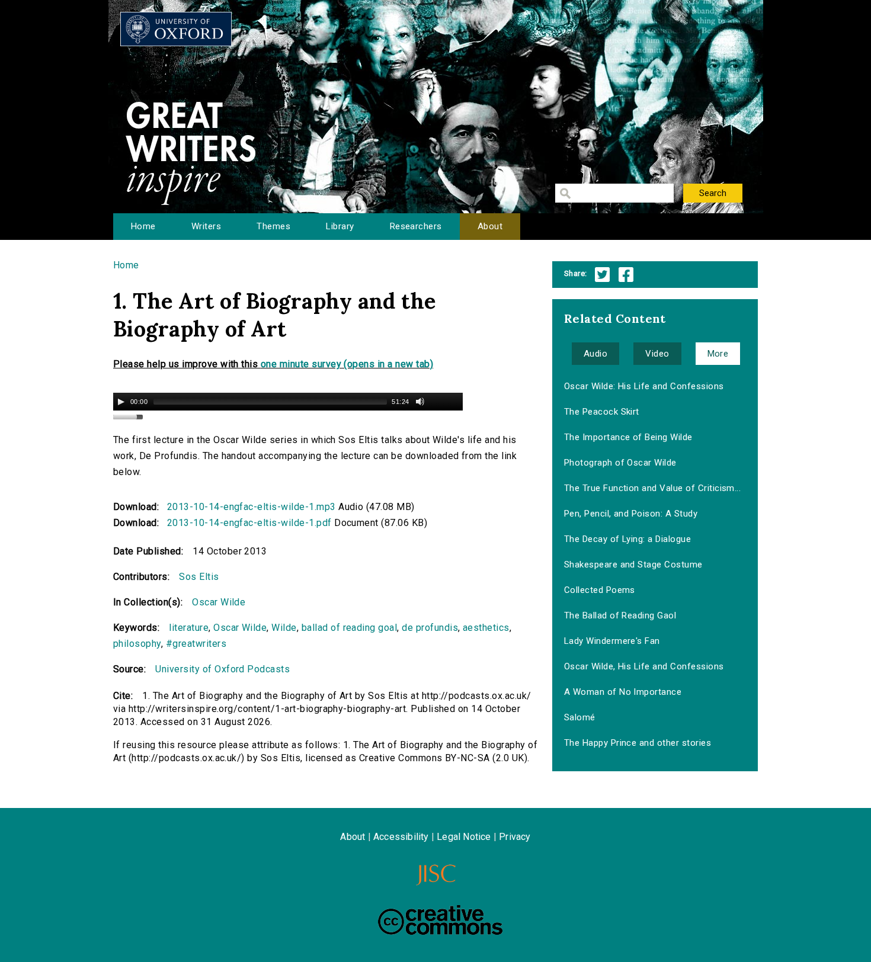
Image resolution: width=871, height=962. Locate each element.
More (718, 353)
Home (143, 226)
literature (189, 627)
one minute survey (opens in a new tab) (347, 364)
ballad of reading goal (350, 627)
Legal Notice (464, 836)
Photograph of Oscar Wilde (620, 462)
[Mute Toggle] (420, 401)
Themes (273, 226)
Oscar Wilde (218, 602)
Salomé (579, 717)
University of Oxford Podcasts (222, 669)
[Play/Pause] (121, 401)
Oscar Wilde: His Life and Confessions (644, 386)
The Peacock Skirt (601, 411)
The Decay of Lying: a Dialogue (627, 539)
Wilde (283, 627)
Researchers (416, 226)
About (490, 226)
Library (340, 226)
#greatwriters (196, 643)
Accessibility (401, 836)
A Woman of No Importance (623, 692)
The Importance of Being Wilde (628, 437)
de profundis (430, 627)
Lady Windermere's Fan (612, 641)
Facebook (626, 274)
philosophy (137, 643)
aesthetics (486, 627)
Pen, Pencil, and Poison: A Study (630, 513)
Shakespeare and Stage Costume (633, 564)
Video (657, 353)
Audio (595, 353)
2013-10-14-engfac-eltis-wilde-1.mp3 (251, 506)
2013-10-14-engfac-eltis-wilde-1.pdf (249, 522)
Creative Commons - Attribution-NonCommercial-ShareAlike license (440, 920)
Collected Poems (599, 590)
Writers (206, 226)
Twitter (602, 274)
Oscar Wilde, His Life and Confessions (644, 666)
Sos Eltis (199, 576)
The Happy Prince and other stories (637, 742)
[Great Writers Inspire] (176, 29)
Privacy (514, 836)
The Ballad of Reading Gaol (620, 615)
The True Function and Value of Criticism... (652, 488)
